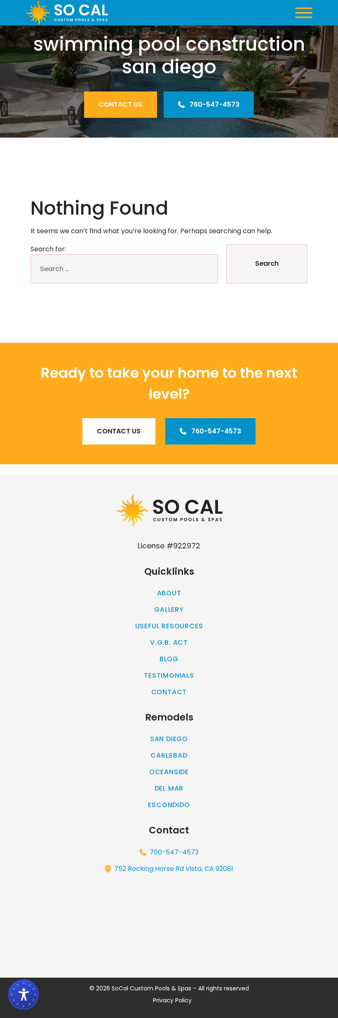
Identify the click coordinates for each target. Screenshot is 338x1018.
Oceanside (169, 772)
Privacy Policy (172, 1000)
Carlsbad (168, 755)
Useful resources (169, 626)
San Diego (169, 739)
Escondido (169, 805)
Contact (169, 692)
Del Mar (169, 788)
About (169, 593)
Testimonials (169, 675)
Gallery (169, 609)
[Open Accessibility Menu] (23, 994)
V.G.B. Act (169, 642)
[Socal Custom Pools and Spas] (67, 13)
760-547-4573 (213, 104)
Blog (169, 659)
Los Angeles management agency (281, 469)
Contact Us (120, 104)
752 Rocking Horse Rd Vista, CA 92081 (173, 868)
